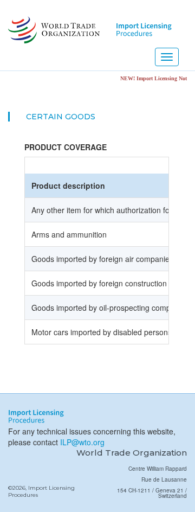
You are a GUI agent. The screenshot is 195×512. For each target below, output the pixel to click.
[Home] (53, 29)
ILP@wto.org (82, 442)
